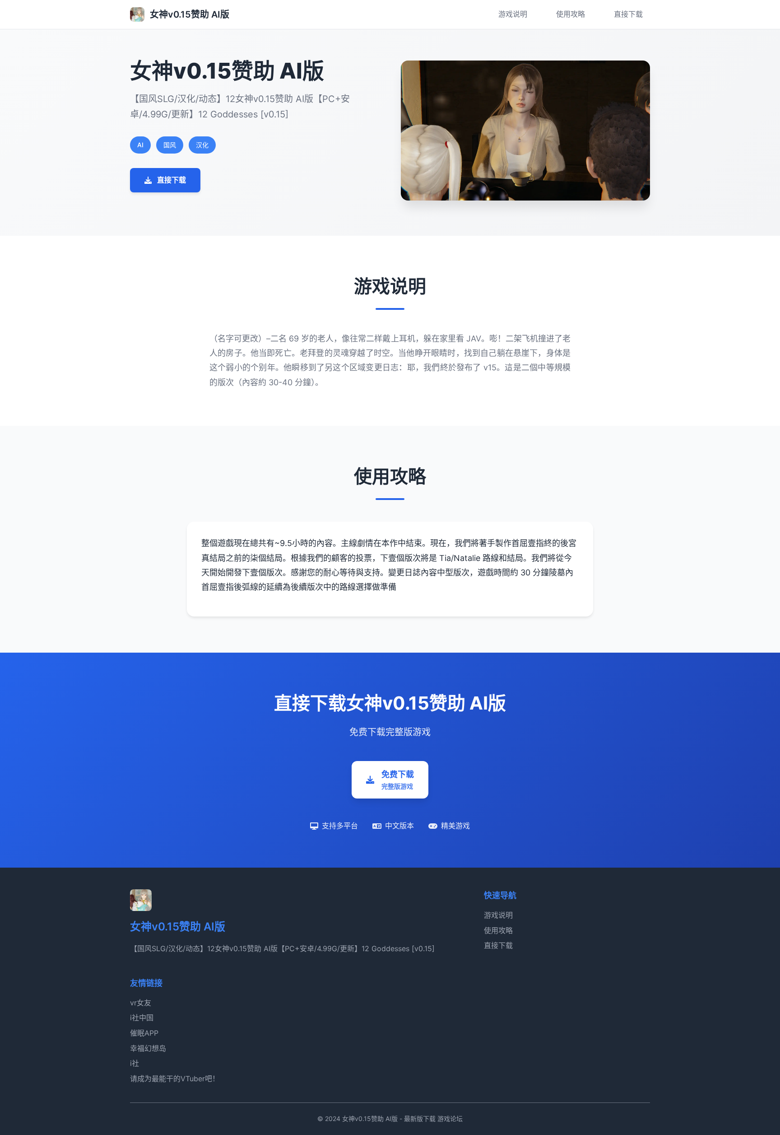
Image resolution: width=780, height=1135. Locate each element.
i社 (134, 1063)
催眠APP (144, 1032)
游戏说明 (512, 14)
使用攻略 (570, 14)
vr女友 (140, 1002)
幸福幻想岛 (148, 1048)
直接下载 (628, 14)
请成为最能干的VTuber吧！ (174, 1078)
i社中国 (141, 1017)
